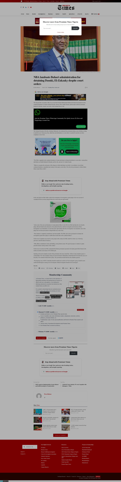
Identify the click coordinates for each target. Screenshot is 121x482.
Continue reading (60, 32)
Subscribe (75, 28)
